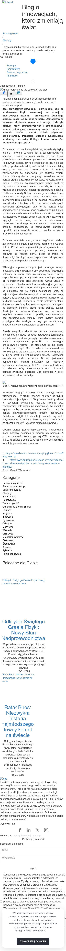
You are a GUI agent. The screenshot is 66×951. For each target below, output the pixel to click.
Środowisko (9, 543)
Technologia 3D (11, 503)
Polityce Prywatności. (34, 930)
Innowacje (12, 75)
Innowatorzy (13, 68)
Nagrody (7, 513)
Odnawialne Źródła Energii (17, 506)
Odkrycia (7, 523)
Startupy (7, 40)
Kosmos (7, 547)
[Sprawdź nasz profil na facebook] (19, 830)
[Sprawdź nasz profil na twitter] (37, 830)
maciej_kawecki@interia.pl (27, 835)
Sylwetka (7, 550)
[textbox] (33, 243)
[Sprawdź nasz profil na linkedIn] (28, 830)
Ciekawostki (9, 540)
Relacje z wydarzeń (17, 72)
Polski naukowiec (12, 553)
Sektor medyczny (12, 489)
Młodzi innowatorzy (13, 537)
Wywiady (7, 530)
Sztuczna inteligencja (14, 486)
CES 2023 (8, 533)
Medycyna (8, 526)
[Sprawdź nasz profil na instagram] (46, 830)
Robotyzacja (9, 499)
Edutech (7, 510)
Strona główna (10, 33)
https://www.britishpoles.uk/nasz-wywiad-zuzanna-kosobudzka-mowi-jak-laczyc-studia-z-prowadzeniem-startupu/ (33, 463)
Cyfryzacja (8, 520)
